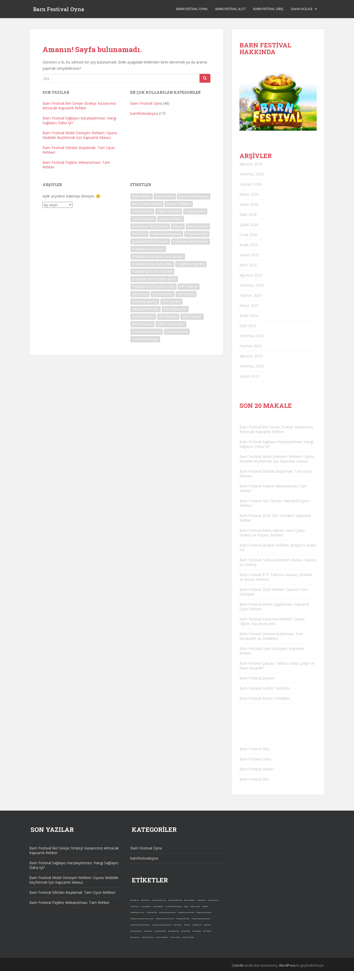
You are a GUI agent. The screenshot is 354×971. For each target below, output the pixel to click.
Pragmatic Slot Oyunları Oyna (153, 286)
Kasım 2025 (249, 254)
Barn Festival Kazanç (194, 196)
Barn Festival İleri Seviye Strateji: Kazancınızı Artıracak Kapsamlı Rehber (79, 105)
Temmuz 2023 (251, 366)
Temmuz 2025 (251, 285)
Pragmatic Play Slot (191, 264)
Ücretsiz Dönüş (177, 331)
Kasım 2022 (249, 376)
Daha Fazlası (301, 9)
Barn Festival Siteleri (256, 769)
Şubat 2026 (248, 224)
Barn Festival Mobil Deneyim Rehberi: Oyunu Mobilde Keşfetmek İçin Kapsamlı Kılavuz (80, 135)
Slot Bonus (140, 294)
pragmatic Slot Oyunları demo (154, 279)
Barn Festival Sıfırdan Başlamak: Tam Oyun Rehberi (79, 150)
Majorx (178, 226)
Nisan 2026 (248, 204)
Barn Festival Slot (230, 9)
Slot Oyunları (171, 301)
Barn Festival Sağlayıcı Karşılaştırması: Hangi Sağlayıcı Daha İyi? (79, 120)
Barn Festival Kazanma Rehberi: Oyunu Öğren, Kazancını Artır (272, 621)
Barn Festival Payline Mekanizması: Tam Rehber (76, 164)
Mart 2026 (248, 214)
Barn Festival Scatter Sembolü (264, 688)
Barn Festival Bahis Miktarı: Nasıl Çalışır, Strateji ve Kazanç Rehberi (272, 532)
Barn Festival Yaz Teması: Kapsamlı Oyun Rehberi (274, 503)
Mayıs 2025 (249, 305)
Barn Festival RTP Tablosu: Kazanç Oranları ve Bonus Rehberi (275, 577)
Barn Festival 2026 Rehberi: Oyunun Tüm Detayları (273, 592)
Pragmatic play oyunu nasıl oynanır (157, 256)
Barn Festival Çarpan (256, 678)
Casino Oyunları (168, 211)
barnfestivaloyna (144, 113)
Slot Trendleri (192, 316)
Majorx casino (198, 226)
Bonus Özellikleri (178, 204)
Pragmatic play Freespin (190, 241)
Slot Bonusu (186, 294)
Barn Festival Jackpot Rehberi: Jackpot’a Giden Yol (277, 547)
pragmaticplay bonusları (150, 241)
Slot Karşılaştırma (145, 301)
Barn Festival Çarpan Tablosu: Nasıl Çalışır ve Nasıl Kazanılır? (277, 665)
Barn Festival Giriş (268, 9)
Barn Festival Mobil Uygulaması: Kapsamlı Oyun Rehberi (274, 606)
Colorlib (238, 965)
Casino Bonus (142, 211)
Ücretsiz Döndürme (146, 331)
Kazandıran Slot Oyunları (150, 226)
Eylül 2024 (247, 325)
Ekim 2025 (248, 265)
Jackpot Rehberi (170, 219)
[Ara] (205, 78)
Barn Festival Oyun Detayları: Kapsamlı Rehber (271, 651)
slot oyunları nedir (145, 309)
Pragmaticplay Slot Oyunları (152, 271)
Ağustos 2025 (251, 275)
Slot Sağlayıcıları (175, 309)
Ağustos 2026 (251, 163)
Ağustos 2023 (251, 355)
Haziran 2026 (250, 184)
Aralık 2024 (248, 315)
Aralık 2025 (248, 244)
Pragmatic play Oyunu (148, 249)
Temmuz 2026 (251, 174)
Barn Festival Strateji (147, 204)
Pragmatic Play (197, 234)
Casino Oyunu (195, 211)
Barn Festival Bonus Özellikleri (264, 698)
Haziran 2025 (250, 295)
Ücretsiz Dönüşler (145, 339)
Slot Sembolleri (143, 316)
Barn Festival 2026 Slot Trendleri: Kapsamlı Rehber (275, 518)
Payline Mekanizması (166, 234)
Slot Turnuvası (142, 324)
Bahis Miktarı (141, 196)
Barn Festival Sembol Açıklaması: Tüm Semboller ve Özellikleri (271, 636)
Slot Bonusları (162, 294)
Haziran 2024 (250, 345)
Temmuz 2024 (251, 335)
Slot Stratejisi (168, 316)
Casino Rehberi (143, 219)
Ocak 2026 (248, 234)
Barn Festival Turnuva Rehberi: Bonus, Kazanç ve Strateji (278, 562)
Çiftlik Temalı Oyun (171, 324)
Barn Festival (164, 196)
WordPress (287, 965)
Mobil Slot (139, 234)
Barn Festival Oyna (58, 9)
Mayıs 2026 (249, 194)
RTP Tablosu (189, 286)
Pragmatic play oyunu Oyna (152, 264)
